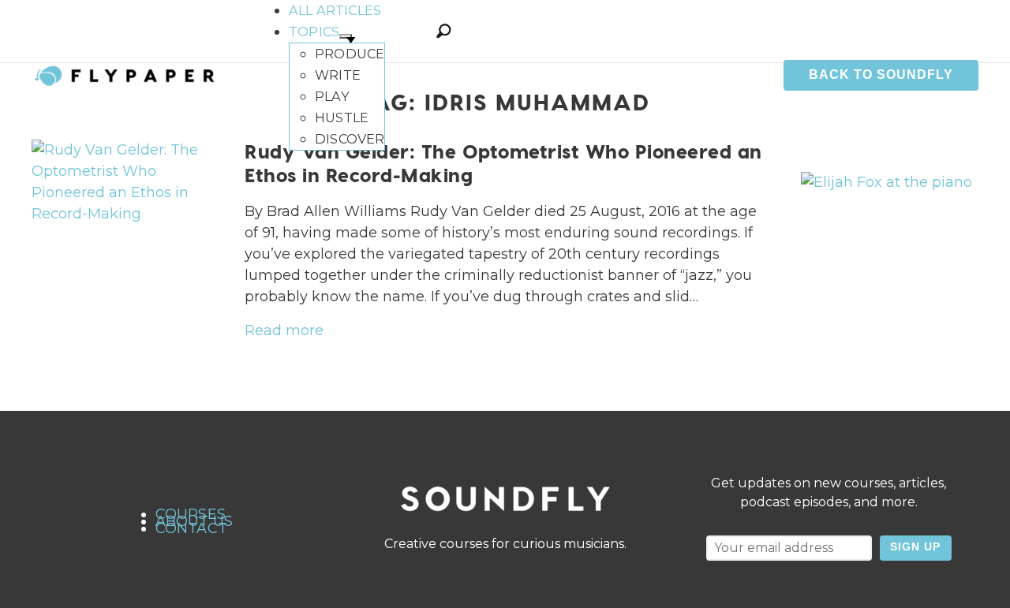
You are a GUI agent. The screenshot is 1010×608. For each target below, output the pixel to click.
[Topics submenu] (345, 36)
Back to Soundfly (881, 74)
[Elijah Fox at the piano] (886, 182)
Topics (314, 31)
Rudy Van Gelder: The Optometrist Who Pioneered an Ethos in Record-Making (503, 163)
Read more (284, 330)
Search (443, 30)
